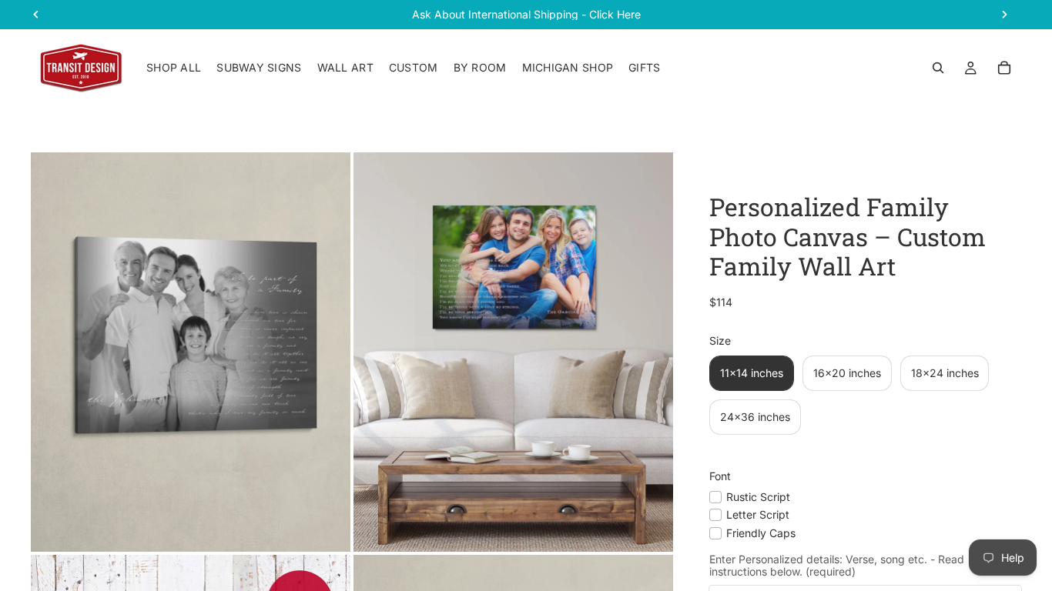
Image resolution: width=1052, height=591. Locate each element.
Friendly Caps (761, 532)
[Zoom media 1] (190, 352)
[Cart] (1004, 68)
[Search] (938, 68)
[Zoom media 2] (513, 352)
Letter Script (757, 514)
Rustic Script (758, 496)
